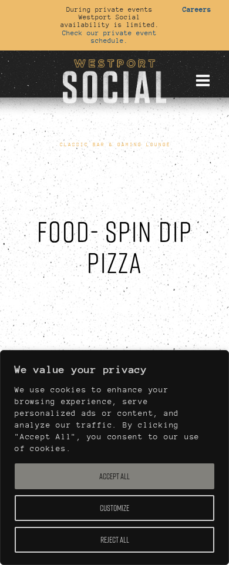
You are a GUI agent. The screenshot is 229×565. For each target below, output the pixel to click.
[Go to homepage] (114, 79)
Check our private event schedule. (109, 37)
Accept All (114, 476)
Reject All (114, 540)
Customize (114, 508)
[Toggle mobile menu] (202, 80)
